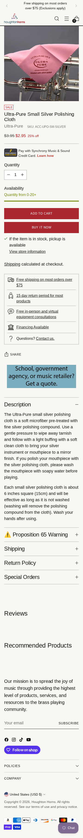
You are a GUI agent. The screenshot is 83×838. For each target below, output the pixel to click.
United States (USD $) (26, 794)
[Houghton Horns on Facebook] (7, 740)
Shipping (12, 264)
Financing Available (32, 327)
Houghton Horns (44, 802)
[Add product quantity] (22, 175)
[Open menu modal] (66, 18)
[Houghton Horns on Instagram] (14, 740)
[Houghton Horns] (14, 18)
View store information (27, 251)
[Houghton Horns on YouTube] (29, 740)
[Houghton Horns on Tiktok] (21, 740)
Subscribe (69, 723)
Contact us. (45, 338)
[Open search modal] (56, 18)
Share (15, 354)
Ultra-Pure (13, 126)
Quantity (12, 165)
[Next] (76, 6)
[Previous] (7, 6)
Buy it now (41, 227)
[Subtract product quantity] (8, 175)
